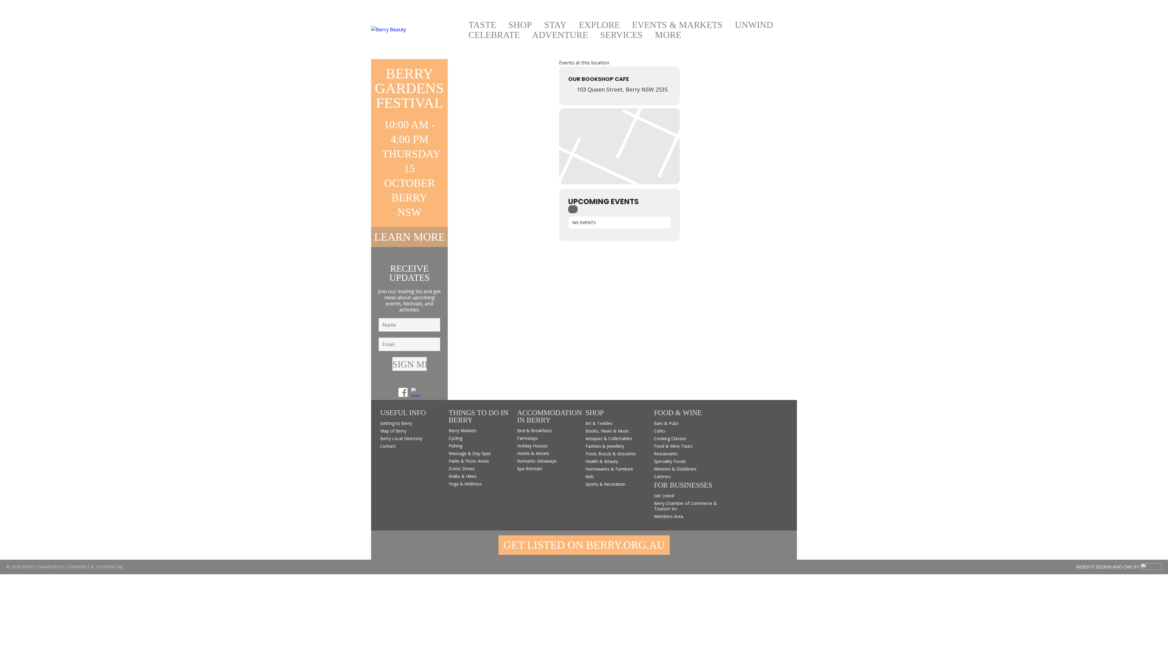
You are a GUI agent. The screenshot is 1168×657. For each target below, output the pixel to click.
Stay (555, 25)
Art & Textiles (599, 423)
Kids (590, 476)
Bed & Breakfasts (534, 430)
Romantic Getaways (537, 461)
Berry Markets (463, 430)
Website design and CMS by (1107, 567)
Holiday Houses (532, 446)
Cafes (659, 431)
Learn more (409, 237)
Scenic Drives (462, 468)
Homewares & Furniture (609, 469)
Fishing (455, 446)
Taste (482, 25)
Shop (520, 25)
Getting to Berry (396, 423)
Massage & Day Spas (470, 453)
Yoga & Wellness (465, 484)
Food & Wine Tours (673, 446)
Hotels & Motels (533, 453)
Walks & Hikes (463, 476)
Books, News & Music (607, 431)
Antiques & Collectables (609, 438)
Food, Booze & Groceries (611, 454)
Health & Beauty (602, 461)
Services (621, 35)
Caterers (662, 476)
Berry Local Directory (401, 438)
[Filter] (573, 209)
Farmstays (527, 438)
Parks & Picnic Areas (469, 461)
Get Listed (664, 496)
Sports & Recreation (605, 484)
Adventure (560, 35)
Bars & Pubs (666, 423)
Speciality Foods (670, 461)
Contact (388, 446)
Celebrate (494, 35)
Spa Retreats (529, 468)
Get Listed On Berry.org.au (584, 545)
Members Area (668, 516)
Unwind (754, 25)
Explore (599, 25)
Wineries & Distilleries (675, 469)
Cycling (455, 438)
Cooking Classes (670, 438)
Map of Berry (393, 431)
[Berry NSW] (416, 29)
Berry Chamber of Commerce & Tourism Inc (685, 506)
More (668, 35)
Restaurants (666, 454)
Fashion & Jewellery (605, 446)
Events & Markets (677, 25)
